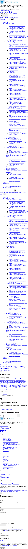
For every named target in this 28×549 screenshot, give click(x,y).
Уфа (16, 387)
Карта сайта (9, 409)
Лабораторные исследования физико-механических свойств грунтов (18, 162)
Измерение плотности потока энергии (18, 95)
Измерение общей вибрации (16, 89)
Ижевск (9, 380)
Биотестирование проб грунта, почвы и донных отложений (18, 48)
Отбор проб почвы (13, 70)
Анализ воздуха (7, 436)
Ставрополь (14, 386)
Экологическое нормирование (13, 108)
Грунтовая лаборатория (11, 168)
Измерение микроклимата (15, 93)
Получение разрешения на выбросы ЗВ (18, 116)
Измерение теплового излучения (17, 97)
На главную (3, 409)
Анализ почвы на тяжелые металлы (17, 63)
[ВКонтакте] (5, 431)
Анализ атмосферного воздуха (13, 24)
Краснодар (11, 381)
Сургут (19, 386)
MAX (3, 369)
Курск (21, 381)
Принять (2, 548)
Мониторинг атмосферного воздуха (17, 33)
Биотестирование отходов (15, 73)
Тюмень (8, 387)
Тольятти (23, 386)
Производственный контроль (13, 166)
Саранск (2, 386)
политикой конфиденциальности (16, 529)
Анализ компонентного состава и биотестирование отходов (17, 75)
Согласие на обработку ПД (9, 465)
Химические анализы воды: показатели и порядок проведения (18, 180)
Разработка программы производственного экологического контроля (17, 125)
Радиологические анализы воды (16, 178)
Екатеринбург (3, 380)
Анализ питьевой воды (14, 175)
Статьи (4, 182)
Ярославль (8, 389)
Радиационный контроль (12, 138)
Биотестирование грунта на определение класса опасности (16, 65)
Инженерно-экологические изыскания (12, 445)
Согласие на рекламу (8, 467)
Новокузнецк (3, 384)
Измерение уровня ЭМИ (15, 102)
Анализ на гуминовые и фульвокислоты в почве (14, 56)
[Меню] (12, 19)
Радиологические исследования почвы (18, 46)
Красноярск (17, 381)
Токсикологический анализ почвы (17, 50)
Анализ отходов (10, 71)
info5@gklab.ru (13, 13)
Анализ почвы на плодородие (16, 61)
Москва (4, 16)
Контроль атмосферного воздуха (17, 35)
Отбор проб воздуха (13, 32)
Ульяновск (12, 387)
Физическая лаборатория (12, 169)
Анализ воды (9, 173)
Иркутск (13, 380)
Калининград (22, 380)
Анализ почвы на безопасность (16, 62)
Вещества (5, 22)
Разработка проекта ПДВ (15, 132)
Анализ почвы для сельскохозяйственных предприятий (17, 59)
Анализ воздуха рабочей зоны (16, 40)
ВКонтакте (9, 369)
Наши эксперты (7, 187)
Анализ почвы (9, 41)
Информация (6, 183)
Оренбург (19, 384)
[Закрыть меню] (4, 194)
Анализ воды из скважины (15, 174)
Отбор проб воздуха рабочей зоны (17, 31)
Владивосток (11, 378)
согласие (6, 527)
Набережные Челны (10, 382)
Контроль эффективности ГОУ (16, 151)
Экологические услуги (8, 23)
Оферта (7, 185)
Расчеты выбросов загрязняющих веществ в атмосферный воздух (17, 26)
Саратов (6, 386)
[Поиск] (15, 190)
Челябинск (2, 389)
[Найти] (18, 415)
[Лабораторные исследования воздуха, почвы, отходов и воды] (9, 4)
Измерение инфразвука (14, 84)
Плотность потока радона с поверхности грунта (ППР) (15, 140)
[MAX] (11, 12)
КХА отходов (12, 72)
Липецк (25, 381)
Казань (17, 380)
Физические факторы (11, 82)
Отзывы (8, 10)
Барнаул (6, 378)
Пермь (1, 385)
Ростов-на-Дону (7, 385)
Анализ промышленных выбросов (14, 147)
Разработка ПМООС (14, 121)
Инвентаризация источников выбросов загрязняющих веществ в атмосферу (18, 110)
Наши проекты (6, 458)
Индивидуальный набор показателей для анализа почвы (18, 68)
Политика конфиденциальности (13, 186)
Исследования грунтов (14, 51)
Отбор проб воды (13, 177)
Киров (6, 381)
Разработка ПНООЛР (14, 123)
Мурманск (2, 382)
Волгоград (17, 378)
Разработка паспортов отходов (16, 117)
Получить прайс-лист (13, 17)
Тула (4, 387)
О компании (3, 10)
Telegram (24, 367)
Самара (17, 385)
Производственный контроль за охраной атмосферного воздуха (16, 29)
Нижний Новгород (20, 382)
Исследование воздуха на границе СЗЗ (18, 36)
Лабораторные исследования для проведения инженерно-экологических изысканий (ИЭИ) (17, 155)
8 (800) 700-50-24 (4, 12)
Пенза (23, 384)
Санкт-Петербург (23, 385)
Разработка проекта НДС (15, 130)
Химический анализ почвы (15, 42)
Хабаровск (20, 387)
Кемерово (2, 381)
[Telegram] (10, 12)
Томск (1, 387)
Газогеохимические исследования (17, 157)
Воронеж (22, 378)
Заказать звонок (4, 17)
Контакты (13, 10)
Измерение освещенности (15, 94)
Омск (15, 384)
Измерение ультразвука (14, 98)
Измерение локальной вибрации (17, 85)
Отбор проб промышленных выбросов (18, 152)
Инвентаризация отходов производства (18, 112)
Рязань (13, 385)
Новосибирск (10, 384)
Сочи (10, 386)
